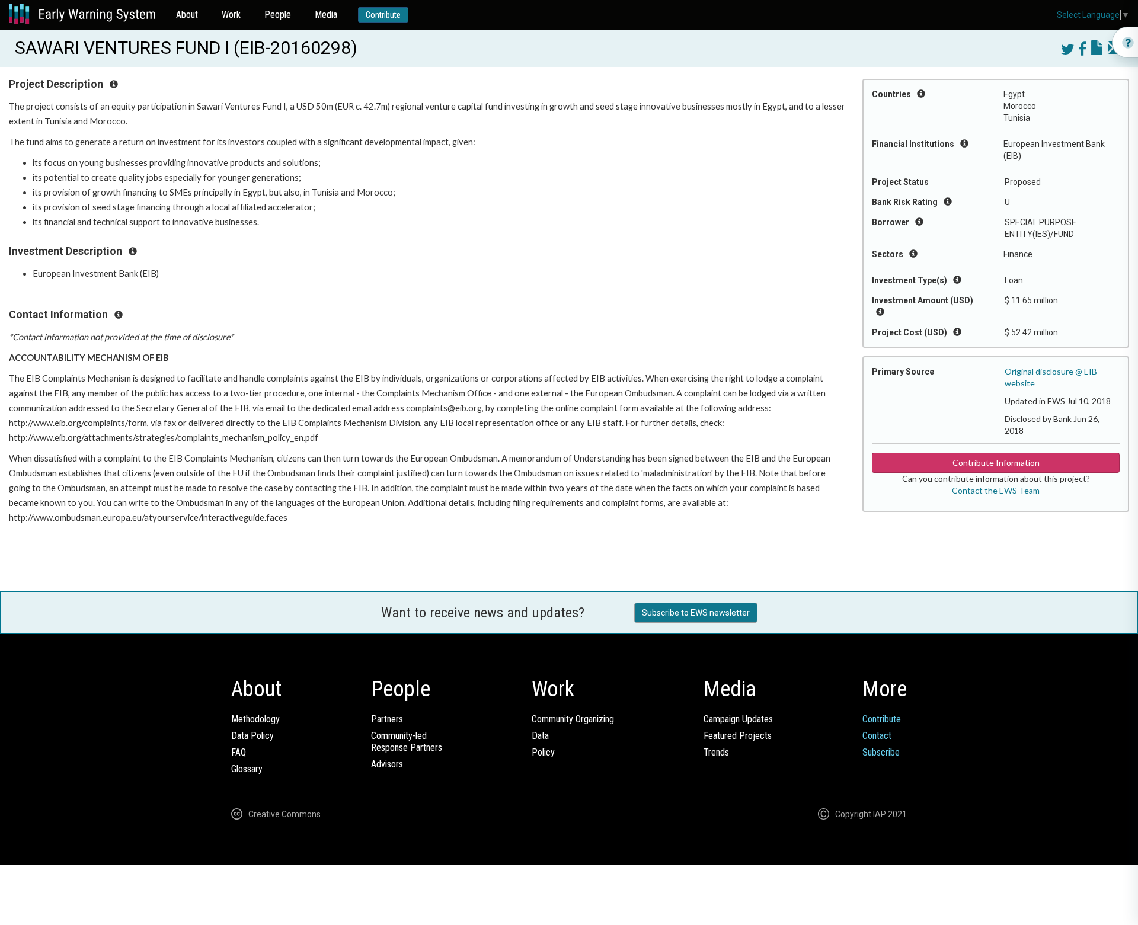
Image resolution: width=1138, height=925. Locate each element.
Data (540, 735)
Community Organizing (573, 719)
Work (231, 14)
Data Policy (252, 735)
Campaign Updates (738, 719)
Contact (876, 735)
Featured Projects (738, 735)
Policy (543, 752)
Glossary (247, 768)
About (187, 14)
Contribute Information (996, 462)
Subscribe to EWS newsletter (696, 612)
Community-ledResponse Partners (406, 741)
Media (326, 14)
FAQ (238, 752)
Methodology (255, 719)
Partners (387, 719)
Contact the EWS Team (996, 490)
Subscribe (881, 752)
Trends (716, 752)
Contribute (383, 15)
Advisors (387, 764)
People (277, 14)
